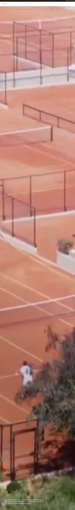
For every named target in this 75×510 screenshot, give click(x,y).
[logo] (5, 4)
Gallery (57, 9)
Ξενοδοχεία (17, 9)
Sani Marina (51, 9)
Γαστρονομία (32, 9)
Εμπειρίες (38, 9)
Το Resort (11, 9)
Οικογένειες (24, 9)
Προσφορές (44, 9)
